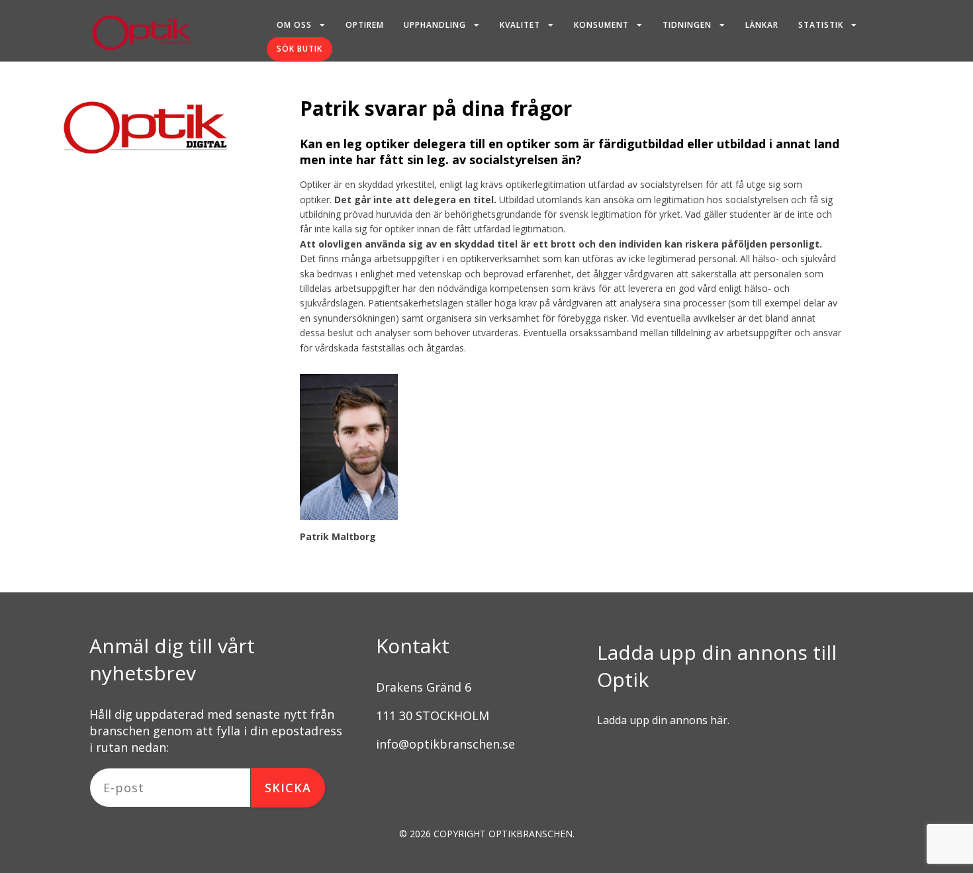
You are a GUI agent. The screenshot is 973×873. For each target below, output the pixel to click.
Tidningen (687, 24)
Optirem (365, 24)
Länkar (761, 24)
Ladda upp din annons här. (663, 720)
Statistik (820, 24)
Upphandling (435, 24)
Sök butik (299, 48)
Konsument (601, 24)
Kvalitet (520, 24)
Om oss (294, 24)
